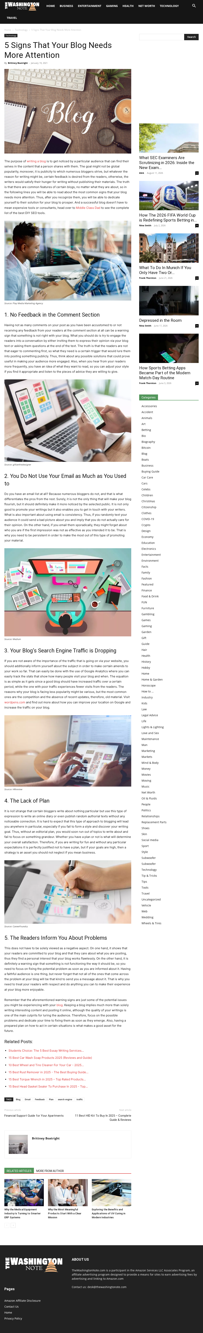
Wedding (147, 917)
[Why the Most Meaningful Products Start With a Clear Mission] (67, 1192)
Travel (12, 18)
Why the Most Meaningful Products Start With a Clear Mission (64, 1213)
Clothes (146, 513)
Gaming (112, 6)
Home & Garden (152, 679)
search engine (65, 1099)
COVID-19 (148, 519)
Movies (146, 774)
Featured (147, 584)
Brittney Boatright (18, 62)
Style (145, 852)
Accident (147, 412)
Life (144, 721)
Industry (147, 697)
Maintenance (150, 739)
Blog (18, 1099)
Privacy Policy (13, 1318)
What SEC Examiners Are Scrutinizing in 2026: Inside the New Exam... (166, 162)
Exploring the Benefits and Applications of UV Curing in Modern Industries (108, 1213)
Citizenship (149, 507)
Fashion (147, 578)
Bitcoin (146, 448)
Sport (145, 846)
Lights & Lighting (153, 727)
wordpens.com (14, 702)
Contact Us (11, 1306)
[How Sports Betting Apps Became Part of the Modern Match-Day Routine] (169, 348)
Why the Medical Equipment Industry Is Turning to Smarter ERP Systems (22, 1213)
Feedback (40, 1099)
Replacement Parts (154, 822)
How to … (148, 691)
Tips (144, 881)
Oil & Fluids (149, 798)
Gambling (148, 614)
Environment (150, 560)
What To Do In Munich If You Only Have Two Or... (165, 270)
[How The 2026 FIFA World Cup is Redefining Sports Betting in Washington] (169, 195)
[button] (194, 6)
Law (144, 709)
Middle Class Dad (88, 208)
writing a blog (36, 161)
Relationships (151, 816)
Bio (144, 436)
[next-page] (13, 1225)
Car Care (147, 477)
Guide (145, 644)
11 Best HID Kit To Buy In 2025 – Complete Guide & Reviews (103, 1118)
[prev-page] (6, 1225)
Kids (144, 703)
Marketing (148, 751)
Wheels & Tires (151, 923)
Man (144, 745)
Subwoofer (149, 858)
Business (66, 6)
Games (146, 620)
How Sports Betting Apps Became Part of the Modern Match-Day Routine (164, 373)
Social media (150, 840)
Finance (147, 590)
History (146, 662)
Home (7, 30)
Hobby (146, 667)
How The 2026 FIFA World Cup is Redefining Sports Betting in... (168, 217)
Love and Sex (150, 733)
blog (59, 1005)
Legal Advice (150, 715)
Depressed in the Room (160, 320)
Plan (51, 1099)
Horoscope (149, 685)
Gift (144, 638)
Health (128, 6)
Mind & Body (150, 763)
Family (146, 572)
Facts (145, 566)
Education (148, 543)
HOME (50, 6)
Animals (147, 418)
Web (144, 911)
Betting (146, 430)
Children (147, 495)
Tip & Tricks (149, 876)
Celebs (146, 489)
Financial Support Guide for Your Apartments (34, 1115)
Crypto (146, 525)
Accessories (149, 406)
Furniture (148, 608)
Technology (169, 6)
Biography (148, 442)
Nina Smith (145, 225)
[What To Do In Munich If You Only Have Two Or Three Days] (169, 248)
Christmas (148, 501)
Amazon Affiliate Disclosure (22, 1300)
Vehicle (146, 905)
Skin (144, 834)
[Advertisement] (169, 83)
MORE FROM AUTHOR (50, 1171)
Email (28, 1099)
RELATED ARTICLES (19, 1171)
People (146, 804)
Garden (146, 632)
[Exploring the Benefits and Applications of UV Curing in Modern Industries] (111, 1192)
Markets (147, 757)
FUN (144, 602)
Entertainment (89, 6)
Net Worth (146, 6)
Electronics (149, 549)
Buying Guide (150, 471)
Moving (146, 780)
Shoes (145, 828)
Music (145, 786)
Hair (144, 650)
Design (146, 531)
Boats (145, 459)
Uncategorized (151, 899)
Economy (147, 537)
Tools (145, 887)
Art (144, 424)
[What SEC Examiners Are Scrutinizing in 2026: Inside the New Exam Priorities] (169, 138)
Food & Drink (150, 596)
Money (146, 769)
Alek (141, 172)
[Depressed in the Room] (169, 300)
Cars (144, 483)
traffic (80, 1099)
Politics (146, 810)
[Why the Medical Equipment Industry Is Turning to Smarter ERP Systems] (24, 1192)
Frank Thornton (147, 277)
